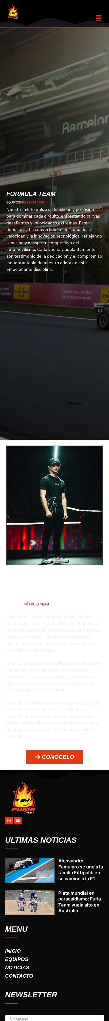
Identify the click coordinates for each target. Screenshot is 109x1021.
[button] (99, 18)
